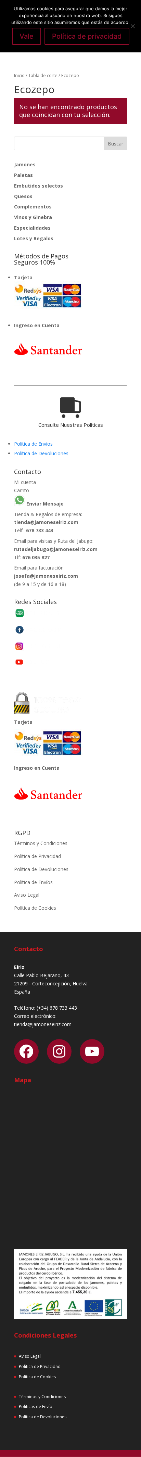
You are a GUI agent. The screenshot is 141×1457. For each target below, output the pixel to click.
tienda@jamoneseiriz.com (46, 522)
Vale (27, 36)
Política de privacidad (87, 36)
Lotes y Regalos (33, 238)
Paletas (23, 175)
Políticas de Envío (35, 1406)
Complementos (33, 206)
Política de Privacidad (37, 856)
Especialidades (32, 228)
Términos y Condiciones (40, 843)
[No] (132, 26)
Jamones (25, 164)
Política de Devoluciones (41, 453)
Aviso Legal (26, 895)
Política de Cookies (35, 908)
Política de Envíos (33, 443)
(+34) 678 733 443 (57, 1008)
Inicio (19, 75)
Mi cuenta (25, 482)
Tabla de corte (42, 75)
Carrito (21, 490)
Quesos (23, 196)
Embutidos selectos (38, 185)
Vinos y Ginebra (33, 217)
